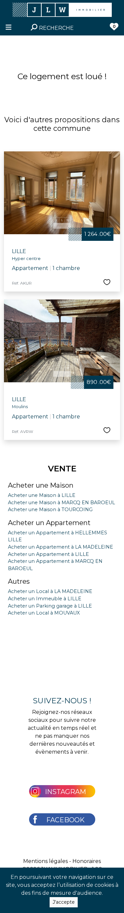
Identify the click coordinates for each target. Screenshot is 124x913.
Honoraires (86, 861)
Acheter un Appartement (49, 523)
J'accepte (64, 902)
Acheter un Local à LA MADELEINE (50, 591)
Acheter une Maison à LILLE (41, 495)
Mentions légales (45, 861)
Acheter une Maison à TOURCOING (50, 509)
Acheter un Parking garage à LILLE (50, 606)
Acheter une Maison (40, 485)
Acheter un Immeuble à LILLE (44, 599)
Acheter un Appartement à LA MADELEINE (60, 547)
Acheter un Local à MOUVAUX (44, 613)
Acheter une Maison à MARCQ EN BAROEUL (61, 503)
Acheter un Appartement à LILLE (48, 554)
